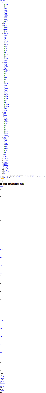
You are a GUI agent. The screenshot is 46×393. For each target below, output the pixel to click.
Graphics (5, 176)
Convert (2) (6, 13)
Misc (16, 176)
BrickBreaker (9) (7, 83)
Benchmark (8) (6, 141)
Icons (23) (6, 6)
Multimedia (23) (5, 115)
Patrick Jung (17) (5, 167)
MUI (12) (6, 47)
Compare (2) (6, 150)
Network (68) (5, 116)
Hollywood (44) (6, 31)
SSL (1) (6, 125)
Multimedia (25, 176)
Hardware (9, 176)
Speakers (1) (6, 60)
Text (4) (6, 95)
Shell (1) (6, 140)
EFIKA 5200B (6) (7, 104)
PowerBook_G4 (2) (7, 108)
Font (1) (6, 152)
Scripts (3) (5, 138)
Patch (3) (6, 87)
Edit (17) (6, 151)
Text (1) (6, 79)
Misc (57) (5, 113)
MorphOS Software (6, 172)
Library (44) (6, 44)
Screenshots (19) (5, 137)
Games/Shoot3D (2, 376)
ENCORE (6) (6, 26)
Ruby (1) (6, 49)
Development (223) (6, 33)
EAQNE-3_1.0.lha (2, 390)
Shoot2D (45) (6, 91)
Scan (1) (6, 123)
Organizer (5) (6, 133)
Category (1, 188)
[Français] (4, 0)
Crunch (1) (6, 74)
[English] (1, 0)
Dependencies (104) (6, 29)
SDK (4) (6, 50)
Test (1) (6, 127)
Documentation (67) (6, 62)
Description (1, 186)
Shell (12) (6, 147)
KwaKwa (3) (6, 24)
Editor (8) (6, 14)
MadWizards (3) (6, 27)
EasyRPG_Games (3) (7, 70)
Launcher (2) (6, 86)
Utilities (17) (6, 10)
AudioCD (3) (6, 12)
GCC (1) (6, 42)
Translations (7, 177)
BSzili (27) (5, 161)
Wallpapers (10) (6, 11)
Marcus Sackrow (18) (6, 166)
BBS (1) (6, 117)
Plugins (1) (6, 146)
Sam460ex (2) (6, 110)
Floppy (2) (6, 56)
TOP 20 (3, 2)
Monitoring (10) (6, 145)
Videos (11, 177)
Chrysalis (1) (5, 22)
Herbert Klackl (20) (6, 164)
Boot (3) (6, 142)
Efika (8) (6, 64)
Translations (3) (5, 153)
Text (4, 177)
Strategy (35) (6, 94)
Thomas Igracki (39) (6, 160)
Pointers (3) (6, 8)
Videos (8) (5, 154)
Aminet (4, 173)
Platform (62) (6, 88)
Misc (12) (6, 16)
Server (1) (6, 124)
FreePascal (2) (6, 41)
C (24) (5, 38)
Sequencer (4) (6, 20)
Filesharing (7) (6, 119)
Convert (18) (6, 98)
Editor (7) (6, 85)
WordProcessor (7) (7, 136)
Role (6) (6, 89)
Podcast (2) (6, 18)
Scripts (42, 176)
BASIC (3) (6, 37)
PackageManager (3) (7, 121)
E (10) (5, 40)
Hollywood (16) (6, 43)
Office (32, 176)
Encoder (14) (6, 15)
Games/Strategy (2, 381)
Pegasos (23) (6, 67)
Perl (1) (6, 48)
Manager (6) (6, 77)
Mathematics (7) (6, 99)
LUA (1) (6, 139)
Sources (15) (6, 51)
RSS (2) (6, 122)
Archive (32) (6, 72)
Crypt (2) (6, 75)
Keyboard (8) (6, 58)
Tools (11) (6, 52)
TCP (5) (6, 126)
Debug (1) (6, 39)
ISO (11, 176)
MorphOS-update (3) (6, 114)
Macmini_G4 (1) (7, 106)
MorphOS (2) (6, 66)
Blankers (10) (6, 4)
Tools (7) (6, 21)
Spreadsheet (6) (6, 135)
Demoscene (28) (5, 25)
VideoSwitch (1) (6, 61)
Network (29, 176)
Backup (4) (6, 73)
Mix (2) (6, 17)
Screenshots (39, 176)
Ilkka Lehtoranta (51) (6, 158)
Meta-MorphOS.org (6, 170)
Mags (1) (5, 112)
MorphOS (25, 175)
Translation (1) (6, 148)
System (1, 177)
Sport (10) (6, 93)
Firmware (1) (6, 144)
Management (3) (6, 45)
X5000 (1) (6, 68)
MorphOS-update (21, 176)
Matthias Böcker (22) (6, 163)
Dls (0, 187)
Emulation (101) (5, 69)
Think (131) (6, 96)
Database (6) (6, 131)
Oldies (35, 176)
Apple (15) (6, 63)
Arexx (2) (6, 35)
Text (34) (5, 149)
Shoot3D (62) (6, 92)
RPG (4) (6, 90)
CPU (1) (6, 143)
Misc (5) (6, 46)
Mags (14, 176)
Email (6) (6, 118)
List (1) (6, 76)
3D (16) (6, 97)
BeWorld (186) (5, 156)
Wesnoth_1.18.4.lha (2, 378)
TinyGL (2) (6, 101)
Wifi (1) (6, 129)
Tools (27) (6, 102)
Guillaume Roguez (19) (6, 165)
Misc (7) (6, 100)
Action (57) (6, 81)
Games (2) (6, 65)
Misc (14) (6, 71)
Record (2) (6, 19)
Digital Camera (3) (7, 54)
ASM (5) (6, 36)
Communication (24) (6, 23)
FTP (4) (6, 120)
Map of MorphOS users (6, 171)
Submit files (3, 1)
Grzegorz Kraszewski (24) (6, 162)
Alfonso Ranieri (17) (6, 168)
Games (1, 176)
